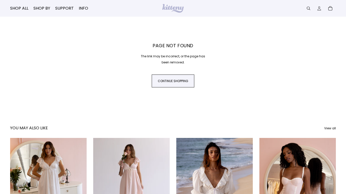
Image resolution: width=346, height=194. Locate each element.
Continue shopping (173, 81)
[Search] (308, 8)
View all (330, 128)
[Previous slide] (17, 185)
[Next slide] (79, 185)
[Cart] (330, 8)
